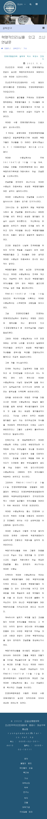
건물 (26, 802)
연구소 (26, 792)
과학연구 (16, 48)
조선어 (20, 4)
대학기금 (26, 807)
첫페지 (6, 48)
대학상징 (26, 783)
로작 (26, 759)
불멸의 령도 (26, 763)
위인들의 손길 (26, 768)
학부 (26, 787)
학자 (26, 798)
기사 (25, 48)
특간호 (26, 772)
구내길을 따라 (26, 812)
